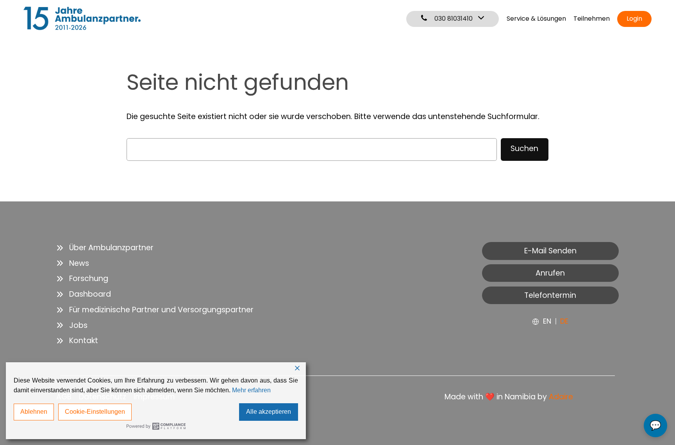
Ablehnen (33, 411)
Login (634, 18)
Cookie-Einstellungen (95, 411)
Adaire (561, 397)
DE (564, 321)
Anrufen (550, 273)
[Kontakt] (77, 341)
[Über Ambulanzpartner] (105, 248)
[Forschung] (82, 279)
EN (547, 321)
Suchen (524, 148)
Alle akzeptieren (268, 411)
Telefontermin (550, 295)
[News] (72, 263)
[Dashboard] (83, 294)
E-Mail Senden (550, 251)
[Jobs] (72, 325)
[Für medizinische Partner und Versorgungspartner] (155, 310)
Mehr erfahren (251, 390)
